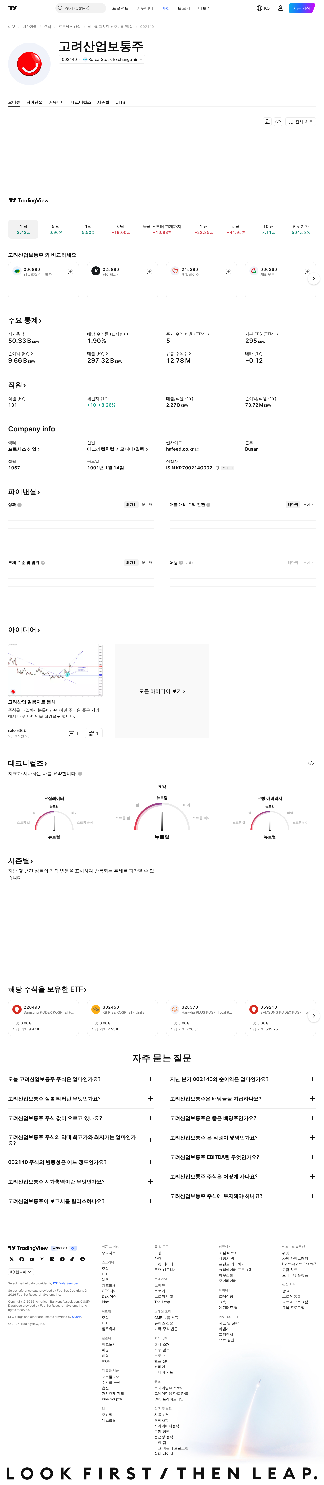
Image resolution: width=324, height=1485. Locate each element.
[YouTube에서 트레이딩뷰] (31, 1259)
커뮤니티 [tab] (57, 102)
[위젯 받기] (278, 121)
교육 (222, 1302)
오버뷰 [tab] (14, 102)
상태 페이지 (163, 1453)
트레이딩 (226, 1296)
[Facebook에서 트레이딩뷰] (21, 1259)
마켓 (165, 8)
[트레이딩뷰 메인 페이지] (12, 8)
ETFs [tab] (120, 102)
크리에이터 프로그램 (235, 1269)
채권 (105, 1279)
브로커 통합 (291, 1296)
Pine (105, 1302)
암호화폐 (109, 1285)
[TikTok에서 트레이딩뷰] (72, 1259)
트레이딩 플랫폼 (295, 1275)
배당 (105, 1355)
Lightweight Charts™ (299, 1264)
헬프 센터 (162, 1361)
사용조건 (161, 1414)
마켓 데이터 (163, 1264)
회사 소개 (162, 1344)
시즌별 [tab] (103, 102)
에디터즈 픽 (228, 1307)
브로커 (184, 8)
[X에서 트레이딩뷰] (11, 1259)
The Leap (162, 1302)
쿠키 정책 (162, 1431)
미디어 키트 (163, 1372)
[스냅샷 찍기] (267, 121)
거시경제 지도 (113, 1393)
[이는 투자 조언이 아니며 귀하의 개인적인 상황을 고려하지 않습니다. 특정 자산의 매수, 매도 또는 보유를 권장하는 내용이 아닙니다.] (80, 773)
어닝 (105, 1350)
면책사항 (161, 1420)
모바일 (107, 1414)
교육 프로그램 (293, 1307)
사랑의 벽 (226, 1258)
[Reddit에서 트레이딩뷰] (82, 1259)
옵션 (105, 1388)
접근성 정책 (163, 1437)
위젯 (285, 1253)
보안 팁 (160, 1442)
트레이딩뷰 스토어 (169, 1388)
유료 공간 (226, 1340)
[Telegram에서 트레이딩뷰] (62, 1259)
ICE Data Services (66, 1283)
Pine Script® (112, 1399)
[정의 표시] (27, 333)
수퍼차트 (109, 1253)
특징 (157, 1253)
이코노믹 (109, 1344)
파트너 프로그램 (295, 1302)
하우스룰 (226, 1275)
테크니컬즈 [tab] (81, 102)
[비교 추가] (70, 271)
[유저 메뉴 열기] (281, 8)
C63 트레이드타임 (169, 1399)
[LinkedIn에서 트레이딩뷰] (52, 1259)
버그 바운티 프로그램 (171, 1448)
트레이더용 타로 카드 (171, 1393)
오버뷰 (159, 1285)
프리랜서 (226, 1334)
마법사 (224, 1328)
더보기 (204, 8)
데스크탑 (109, 1420)
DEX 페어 (109, 1296)
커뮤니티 (145, 8)
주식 (105, 1268)
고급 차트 (289, 1269)
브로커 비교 (163, 1296)
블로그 (159, 1355)
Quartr (76, 1317)
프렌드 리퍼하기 (232, 1264)
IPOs (106, 1361)
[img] (135, 59)
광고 (285, 1291)
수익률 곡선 (111, 1382)
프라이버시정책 (166, 1426)
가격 (157, 1258)
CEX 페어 (109, 1291)
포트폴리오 (110, 1377)
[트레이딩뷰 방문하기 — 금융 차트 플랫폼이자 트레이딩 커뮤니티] (28, 200)
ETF (105, 1274)
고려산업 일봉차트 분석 (32, 701)
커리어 (159, 1366)
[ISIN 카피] (216, 468)
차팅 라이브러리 (295, 1258)
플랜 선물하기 (165, 1269)
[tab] (131, 504)
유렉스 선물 (163, 1323)
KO (267, 8)
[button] (132, 8)
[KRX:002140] (13, 692)
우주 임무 (162, 1350)
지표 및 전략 (229, 1323)
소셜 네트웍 (228, 1253)
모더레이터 (228, 1280)
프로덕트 (120, 8)
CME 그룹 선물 (166, 1317)
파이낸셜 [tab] (34, 102)
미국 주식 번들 (166, 1328)
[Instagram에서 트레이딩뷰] (42, 1259)
